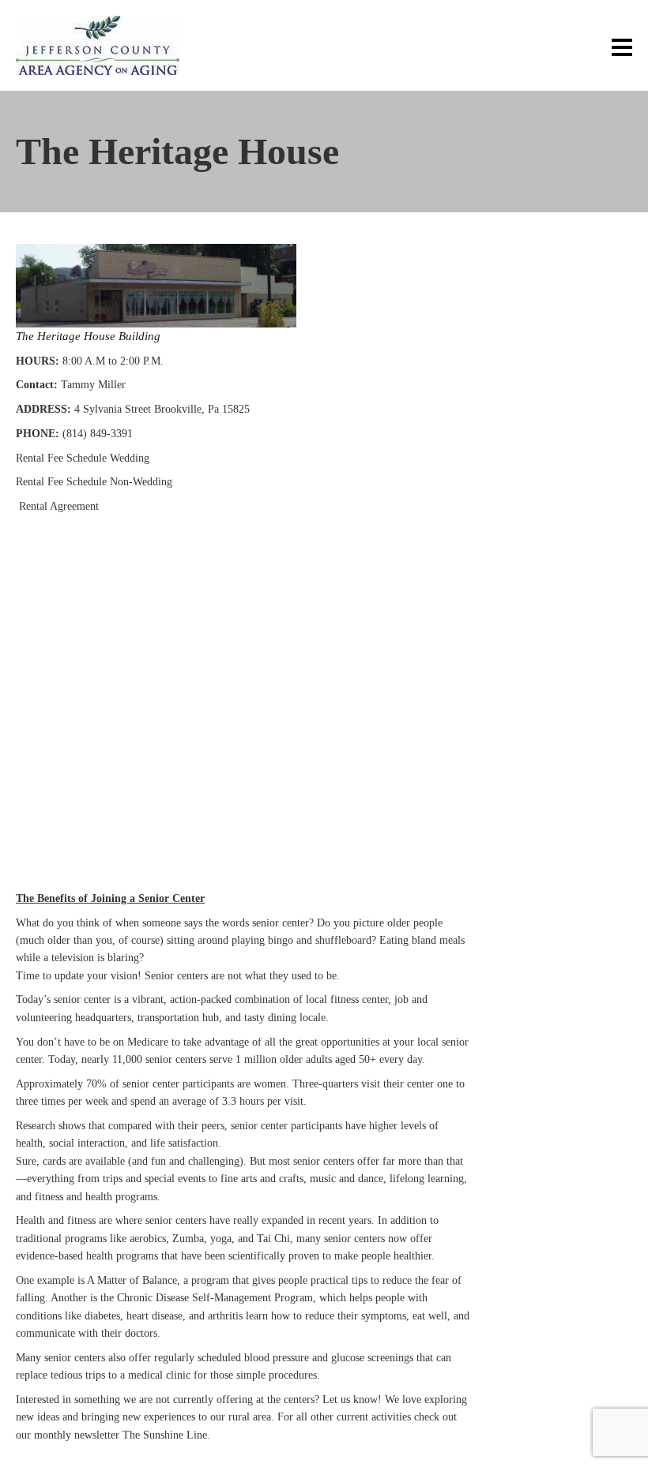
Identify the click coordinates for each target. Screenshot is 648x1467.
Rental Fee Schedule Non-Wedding (94, 482)
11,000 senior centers (159, 1059)
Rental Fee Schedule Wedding (82, 458)
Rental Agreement (57, 506)
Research (35, 1126)
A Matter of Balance (132, 1280)
